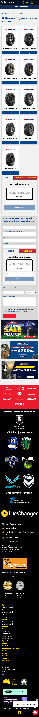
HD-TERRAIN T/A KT (29, 108)
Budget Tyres (6, 672)
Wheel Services (7, 636)
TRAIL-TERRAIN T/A (10, 168)
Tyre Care (5, 614)
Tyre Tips (5, 617)
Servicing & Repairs (8, 631)
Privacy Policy (7, 311)
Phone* (13, 231)
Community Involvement (11, 648)
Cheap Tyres (6, 674)
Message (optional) (9, 296)
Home (5, 13)
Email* (5, 238)
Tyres (4, 605)
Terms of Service (19, 311)
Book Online (7, 646)
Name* (5, 225)
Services (5, 627)
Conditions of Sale (24, 708)
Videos (4, 658)
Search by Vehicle (7, 607)
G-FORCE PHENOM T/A (10, 108)
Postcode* (6, 244)
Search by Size (7, 610)
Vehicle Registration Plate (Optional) (10, 289)
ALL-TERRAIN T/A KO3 (29, 78)
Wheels (5, 619)
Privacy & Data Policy (12, 708)
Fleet (4, 651)
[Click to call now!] (23, 2)
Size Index (5, 667)
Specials (5, 641)
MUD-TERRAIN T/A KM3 (10, 138)
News (4, 653)
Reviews (5, 661)
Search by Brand (7, 612)
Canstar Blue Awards (8, 669)
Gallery (5, 656)
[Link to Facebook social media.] (19, 712)
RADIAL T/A (28, 138)
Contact (5, 643)
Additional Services (8, 638)
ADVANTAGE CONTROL (10, 48)
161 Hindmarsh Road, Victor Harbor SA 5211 (20, 533)
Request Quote (9, 316)
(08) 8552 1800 (12, 538)
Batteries (4, 629)
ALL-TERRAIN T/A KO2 (10, 78)
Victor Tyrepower (21, 6)
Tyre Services (6, 634)
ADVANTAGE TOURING (29, 48)
